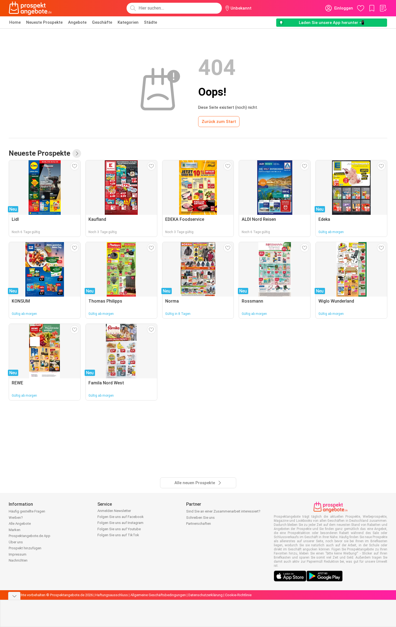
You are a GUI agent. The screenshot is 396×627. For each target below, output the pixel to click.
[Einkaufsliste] (383, 8)
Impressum (17, 554)
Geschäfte (102, 22)
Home (15, 22)
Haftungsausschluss (111, 595)
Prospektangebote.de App (29, 536)
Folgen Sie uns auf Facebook (120, 517)
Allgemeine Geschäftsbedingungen (158, 595)
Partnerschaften (198, 524)
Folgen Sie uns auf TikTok (118, 535)
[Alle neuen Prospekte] (76, 153)
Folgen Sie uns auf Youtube (119, 529)
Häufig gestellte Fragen (27, 511)
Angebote (77, 22)
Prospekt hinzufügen (25, 548)
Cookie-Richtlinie (238, 595)
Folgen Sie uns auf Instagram (120, 523)
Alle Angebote (20, 524)
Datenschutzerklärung (205, 595)
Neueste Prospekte (44, 22)
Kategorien (128, 22)
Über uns (16, 542)
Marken (14, 530)
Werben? (16, 518)
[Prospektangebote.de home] (30, 8)
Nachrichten (18, 560)
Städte (150, 22)
